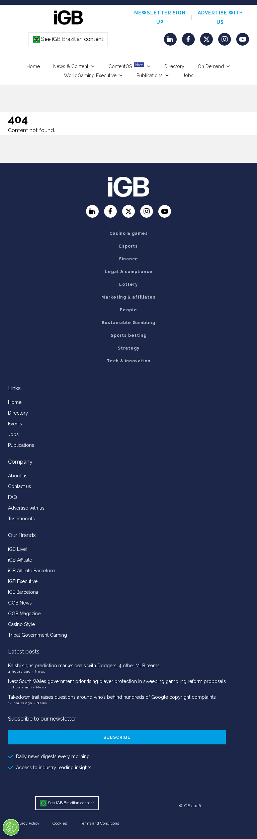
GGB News (20, 603)
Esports (128, 246)
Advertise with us (26, 508)
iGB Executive (22, 581)
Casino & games (128, 233)
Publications (150, 75)
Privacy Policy (27, 823)
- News (38, 671)
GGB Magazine (24, 613)
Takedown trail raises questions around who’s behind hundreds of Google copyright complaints (112, 697)
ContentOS (125, 66)
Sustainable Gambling (128, 322)
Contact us (19, 486)
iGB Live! (17, 549)
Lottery (128, 284)
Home (33, 66)
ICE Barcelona (23, 592)
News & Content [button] (70, 66)
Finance (128, 259)
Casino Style (21, 624)
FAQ (12, 497)
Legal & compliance (129, 271)
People (128, 310)
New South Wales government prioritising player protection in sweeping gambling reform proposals (117, 681)
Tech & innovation (129, 361)
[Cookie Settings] (11, 827)
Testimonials (21, 518)
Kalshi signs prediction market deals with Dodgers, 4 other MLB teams (84, 665)
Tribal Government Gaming (37, 635)
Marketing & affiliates (128, 297)
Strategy (129, 348)
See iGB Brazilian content (68, 39)
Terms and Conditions (99, 823)
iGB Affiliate (20, 560)
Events (15, 423)
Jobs (188, 75)
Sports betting (129, 335)
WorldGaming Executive (90, 75)
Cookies (60, 823)
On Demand (211, 66)
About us (17, 475)
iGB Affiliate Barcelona (31, 570)
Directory (174, 66)
